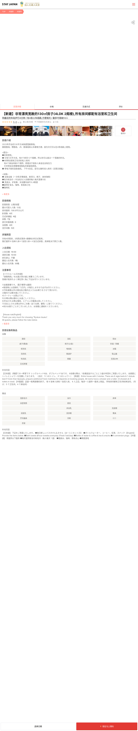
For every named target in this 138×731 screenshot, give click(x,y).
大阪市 (19, 12)
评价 (121, 106)
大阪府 (11, 12)
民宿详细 (17, 106)
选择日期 (38, 726)
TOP (4, 12)
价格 (52, 106)
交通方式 (86, 106)
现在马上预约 (108, 726)
